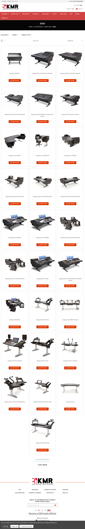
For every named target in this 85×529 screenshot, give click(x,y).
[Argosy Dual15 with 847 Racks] (14, 181)
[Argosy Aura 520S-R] (14, 140)
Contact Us (4, 18)
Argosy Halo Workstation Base (42, 402)
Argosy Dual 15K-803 (14, 238)
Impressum (35, 489)
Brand (15, 35)
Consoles (35, 14)
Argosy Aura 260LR (70, 156)
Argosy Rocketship (14, 320)
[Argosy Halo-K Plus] (42, 346)
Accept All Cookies (26, 526)
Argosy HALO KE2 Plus (42, 443)
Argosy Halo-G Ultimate (70, 361)
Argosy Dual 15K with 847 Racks (70, 238)
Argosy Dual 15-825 (42, 279)
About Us (65, 493)
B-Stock (54, 14)
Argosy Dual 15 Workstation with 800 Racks (70, 280)
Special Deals (63, 14)
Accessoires (45, 14)
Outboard (4, 14)
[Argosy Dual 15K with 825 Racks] (14, 264)
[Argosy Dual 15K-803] (14, 223)
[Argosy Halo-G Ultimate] (70, 346)
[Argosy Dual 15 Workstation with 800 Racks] (70, 264)
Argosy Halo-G (70, 402)
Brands (77, 14)
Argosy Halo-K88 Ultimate (70, 320)
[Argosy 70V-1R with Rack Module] (70, 58)
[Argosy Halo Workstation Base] (42, 387)
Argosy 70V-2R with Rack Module (15, 114)
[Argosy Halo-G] (70, 387)
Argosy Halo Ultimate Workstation (14, 402)
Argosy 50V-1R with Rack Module (42, 73)
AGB (20, 489)
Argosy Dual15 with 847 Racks (15, 197)
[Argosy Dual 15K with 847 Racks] (70, 223)
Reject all (14, 526)
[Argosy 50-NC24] (14, 58)
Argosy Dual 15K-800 (42, 238)
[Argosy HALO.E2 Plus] (42, 305)
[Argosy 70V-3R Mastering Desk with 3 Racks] (42, 99)
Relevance (70, 41)
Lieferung (65, 489)
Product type (26, 35)
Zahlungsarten (19, 493)
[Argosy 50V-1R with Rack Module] (42, 58)
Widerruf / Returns (50, 489)
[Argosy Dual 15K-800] (42, 223)
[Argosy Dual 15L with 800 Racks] (70, 181)
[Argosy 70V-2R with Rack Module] (14, 99)
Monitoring (25, 14)
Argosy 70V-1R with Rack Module (70, 73)
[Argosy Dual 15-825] (42, 264)
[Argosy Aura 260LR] (70, 140)
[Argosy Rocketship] (14, 305)
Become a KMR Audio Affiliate (42, 513)
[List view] (5, 41)
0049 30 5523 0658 (78, 1)
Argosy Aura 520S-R (15, 156)
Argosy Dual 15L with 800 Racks (70, 197)
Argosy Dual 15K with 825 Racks (14, 279)
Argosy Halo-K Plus (42, 361)
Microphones (14, 14)
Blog (71, 14)
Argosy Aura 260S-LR (42, 156)
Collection (4, 35)
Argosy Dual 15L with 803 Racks (42, 197)
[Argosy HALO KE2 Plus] (42, 428)
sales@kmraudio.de (43, 520)
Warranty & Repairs (35, 493)
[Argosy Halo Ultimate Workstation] (14, 387)
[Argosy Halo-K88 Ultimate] (70, 305)
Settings (5, 526)
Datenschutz (50, 493)
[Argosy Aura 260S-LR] (42, 140)
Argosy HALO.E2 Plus (42, 320)
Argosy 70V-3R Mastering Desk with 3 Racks (42, 115)
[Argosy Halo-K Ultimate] (14, 346)
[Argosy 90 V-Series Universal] (70, 99)
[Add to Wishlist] (24, 52)
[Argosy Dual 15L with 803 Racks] (42, 181)
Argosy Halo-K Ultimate (15, 361)
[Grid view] (2, 41)
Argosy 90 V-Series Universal (70, 114)
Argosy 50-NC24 (15, 73)
